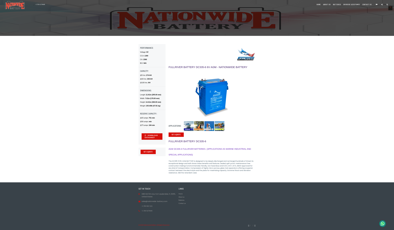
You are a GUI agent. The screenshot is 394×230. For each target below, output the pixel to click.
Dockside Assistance (351, 4)
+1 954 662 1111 (147, 206)
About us (327, 4)
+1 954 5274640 (147, 211)
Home (319, 4)
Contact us (367, 4)
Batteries (337, 4)
